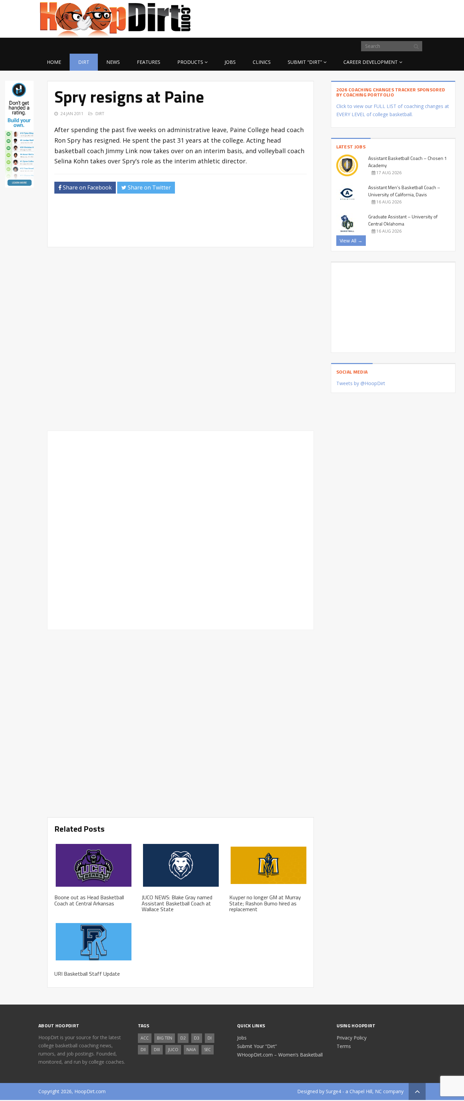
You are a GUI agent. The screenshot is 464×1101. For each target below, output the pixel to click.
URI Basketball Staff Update (87, 974)
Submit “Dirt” (305, 62)
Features (148, 62)
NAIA (191, 1049)
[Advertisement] (371, 17)
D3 (196, 1038)
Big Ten (164, 1038)
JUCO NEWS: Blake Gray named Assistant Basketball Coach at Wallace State (177, 903)
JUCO (173, 1049)
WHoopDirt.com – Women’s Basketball (280, 1054)
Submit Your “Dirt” (257, 1046)
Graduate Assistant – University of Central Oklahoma (403, 220)
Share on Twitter (148, 187)
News (113, 62)
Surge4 (333, 1091)
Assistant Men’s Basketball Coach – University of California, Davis (404, 191)
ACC (145, 1038)
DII (143, 1049)
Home (54, 62)
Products (190, 62)
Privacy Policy (352, 1037)
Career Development (370, 62)
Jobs (230, 62)
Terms (344, 1046)
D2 (183, 1038)
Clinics (262, 62)
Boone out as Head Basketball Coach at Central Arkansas (89, 900)
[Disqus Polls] (180, 339)
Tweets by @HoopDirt (360, 383)
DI (210, 1038)
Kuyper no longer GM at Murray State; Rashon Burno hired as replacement (265, 903)
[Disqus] (180, 529)
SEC (207, 1049)
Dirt (83, 62)
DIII (157, 1049)
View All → (351, 240)
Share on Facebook (86, 187)
